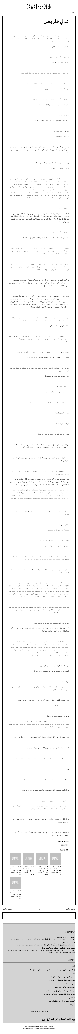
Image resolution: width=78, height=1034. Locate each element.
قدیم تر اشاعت (70, 909)
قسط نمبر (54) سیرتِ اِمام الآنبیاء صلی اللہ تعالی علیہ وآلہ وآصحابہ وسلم (55, 870)
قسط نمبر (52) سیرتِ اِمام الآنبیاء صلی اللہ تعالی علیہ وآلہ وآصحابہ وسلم (15, 894)
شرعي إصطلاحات (69, 984)
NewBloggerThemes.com (49, 1028)
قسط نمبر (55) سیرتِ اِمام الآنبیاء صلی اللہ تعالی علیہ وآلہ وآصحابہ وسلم (42, 870)
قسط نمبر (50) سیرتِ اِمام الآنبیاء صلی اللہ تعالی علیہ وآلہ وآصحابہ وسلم (15, 870)
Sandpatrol (30, 1028)
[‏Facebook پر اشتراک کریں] (62, 845)
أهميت (73, 966)
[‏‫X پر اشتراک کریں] (64, 845)
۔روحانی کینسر (70, 1005)
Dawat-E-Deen (39, 6)
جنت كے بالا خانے (70, 973)
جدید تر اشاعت (7, 909)
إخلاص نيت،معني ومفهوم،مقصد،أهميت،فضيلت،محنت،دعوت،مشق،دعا (52, 970)
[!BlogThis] (66, 845)
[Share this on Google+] (59, 841)
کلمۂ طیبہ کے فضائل (68, 943)
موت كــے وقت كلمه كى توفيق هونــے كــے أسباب (60, 991)
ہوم (5, 12)
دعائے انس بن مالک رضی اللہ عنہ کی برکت (61, 980)
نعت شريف (71, 998)
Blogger (33, 1011)
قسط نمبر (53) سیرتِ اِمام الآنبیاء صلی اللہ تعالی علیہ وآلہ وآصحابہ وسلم (28, 870)
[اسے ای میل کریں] (67, 845)
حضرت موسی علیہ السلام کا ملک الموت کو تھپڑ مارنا (58, 948)
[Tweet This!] (62, 841)
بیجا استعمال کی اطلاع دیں (58, 1019)
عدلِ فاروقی (56, 21)
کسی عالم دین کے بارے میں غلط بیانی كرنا (62, 1001)
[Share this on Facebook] (64, 841)
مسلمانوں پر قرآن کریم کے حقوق (64, 987)
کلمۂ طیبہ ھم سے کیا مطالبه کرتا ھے (64, 937)
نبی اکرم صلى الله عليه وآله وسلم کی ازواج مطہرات (58, 994)
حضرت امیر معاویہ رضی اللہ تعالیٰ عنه (62, 977)
